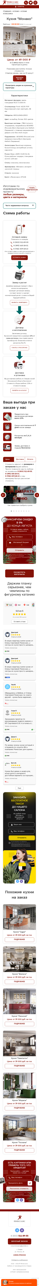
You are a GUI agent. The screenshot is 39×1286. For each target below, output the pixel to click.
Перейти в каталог (19, 390)
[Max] (21, 881)
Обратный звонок (19, 1241)
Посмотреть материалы (19, 573)
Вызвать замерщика (19, 302)
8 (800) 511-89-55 (20, 242)
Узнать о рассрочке (19, 347)
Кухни (16, 11)
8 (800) (19, 1236)
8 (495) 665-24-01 (21, 246)
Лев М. (13, 684)
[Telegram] (17, 881)
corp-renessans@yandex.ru (19, 1246)
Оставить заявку (19, 257)
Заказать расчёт (19, 78)
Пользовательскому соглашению (20, 845)
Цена (7, 459)
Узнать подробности (32, 189)
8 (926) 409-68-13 (20, 249)
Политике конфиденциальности (20, 844)
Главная (7, 11)
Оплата (30, 459)
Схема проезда (19, 1255)
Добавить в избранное (19, 1260)
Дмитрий (14, 658)
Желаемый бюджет (21, 542)
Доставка (20, 459)
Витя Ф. (14, 763)
